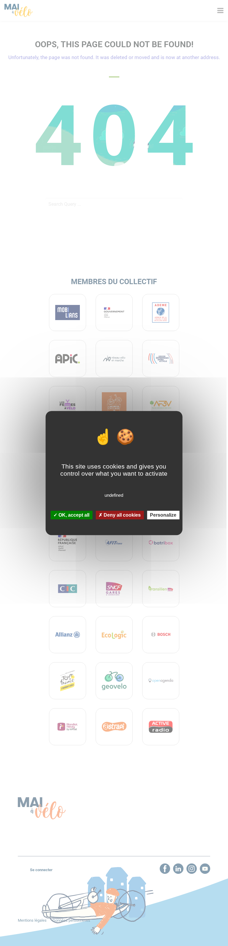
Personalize (163, 515)
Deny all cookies (121, 515)
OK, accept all (73, 515)
